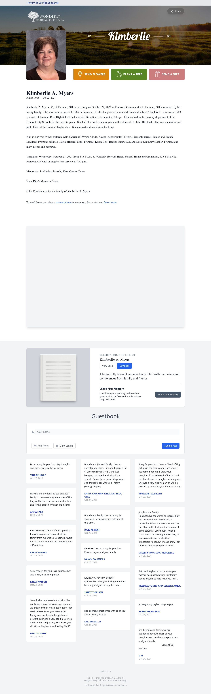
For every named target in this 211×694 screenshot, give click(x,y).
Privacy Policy (97, 680)
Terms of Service (114, 680)
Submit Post (171, 445)
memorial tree (64, 202)
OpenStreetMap (109, 685)
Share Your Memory (168, 394)
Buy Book (124, 365)
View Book (107, 365)
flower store (110, 202)
